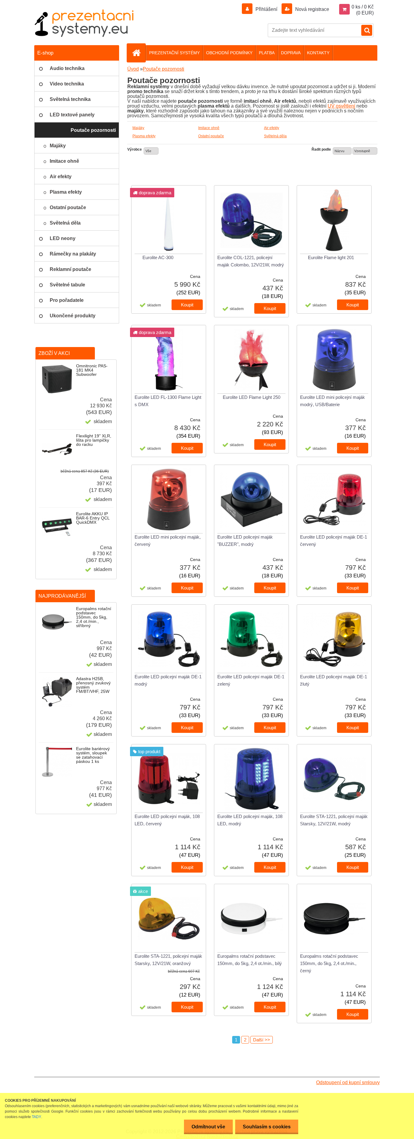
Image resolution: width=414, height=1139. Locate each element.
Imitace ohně (208, 128)
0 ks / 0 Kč (363, 6)
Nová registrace (311, 9)
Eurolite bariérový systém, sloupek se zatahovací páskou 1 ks (93, 755)
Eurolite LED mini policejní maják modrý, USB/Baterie (332, 401)
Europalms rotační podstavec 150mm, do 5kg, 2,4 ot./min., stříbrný (93, 617)
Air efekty (271, 128)
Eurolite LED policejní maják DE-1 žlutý (333, 680)
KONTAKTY (318, 52)
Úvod (133, 69)
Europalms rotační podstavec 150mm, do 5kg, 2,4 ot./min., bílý (249, 960)
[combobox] (342, 151)
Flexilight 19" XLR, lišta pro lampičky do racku (93, 440)
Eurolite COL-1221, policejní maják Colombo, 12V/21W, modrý (250, 261)
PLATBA (267, 52)
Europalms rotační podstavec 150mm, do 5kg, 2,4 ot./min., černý (329, 963)
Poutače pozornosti (163, 69)
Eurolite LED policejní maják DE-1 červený (333, 540)
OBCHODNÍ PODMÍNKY (229, 52)
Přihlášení (266, 9)
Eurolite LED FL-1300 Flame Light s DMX (168, 401)
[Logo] (84, 23)
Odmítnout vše (208, 1126)
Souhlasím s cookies (267, 1126)
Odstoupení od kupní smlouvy (348, 1082)
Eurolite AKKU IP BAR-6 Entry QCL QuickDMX (92, 518)
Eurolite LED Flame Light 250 (251, 397)
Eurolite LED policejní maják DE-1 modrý (168, 680)
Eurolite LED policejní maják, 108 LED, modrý (249, 820)
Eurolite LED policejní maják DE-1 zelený (250, 680)
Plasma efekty (143, 136)
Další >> (261, 1039)
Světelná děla (275, 136)
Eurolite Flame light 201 (331, 257)
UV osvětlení (341, 106)
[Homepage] (139, 52)
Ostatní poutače (211, 136)
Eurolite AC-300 (157, 257)
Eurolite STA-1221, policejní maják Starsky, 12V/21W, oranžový (168, 960)
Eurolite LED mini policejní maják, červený (168, 540)
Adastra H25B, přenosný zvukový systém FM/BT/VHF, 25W (93, 684)
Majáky (138, 128)
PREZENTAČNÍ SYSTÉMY (174, 52)
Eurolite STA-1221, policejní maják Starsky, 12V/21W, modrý (334, 820)
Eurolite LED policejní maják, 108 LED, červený (167, 820)
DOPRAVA (291, 52)
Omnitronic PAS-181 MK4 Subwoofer (92, 370)
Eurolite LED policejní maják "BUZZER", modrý (245, 540)
